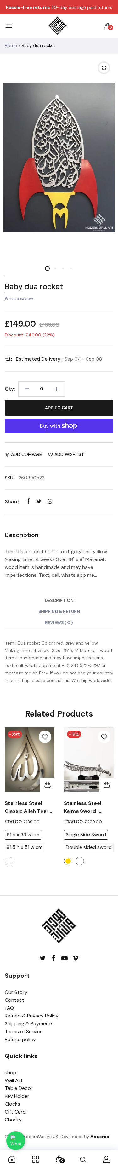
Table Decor (19, 1088)
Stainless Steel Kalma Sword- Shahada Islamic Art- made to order (88, 807)
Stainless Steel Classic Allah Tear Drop (26, 807)
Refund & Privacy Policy (32, 1015)
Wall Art (14, 1080)
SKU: (9, 478)
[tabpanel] (59, 157)
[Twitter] (43, 958)
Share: (12, 501)
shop (10, 1072)
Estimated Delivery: (38, 359)
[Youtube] (65, 958)
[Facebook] (54, 958)
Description (59, 600)
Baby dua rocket (34, 286)
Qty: (10, 389)
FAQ (9, 1008)
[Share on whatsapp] (50, 502)
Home (11, 45)
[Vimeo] (76, 958)
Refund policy (20, 1039)
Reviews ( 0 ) (59, 622)
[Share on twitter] (39, 502)
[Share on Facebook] (28, 502)
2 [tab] (55, 268)
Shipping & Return (59, 611)
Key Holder (17, 1096)
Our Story (16, 992)
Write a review (19, 298)
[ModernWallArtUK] (57, 26)
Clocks (12, 1104)
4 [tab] (71, 268)
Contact (14, 1000)
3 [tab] (63, 268)
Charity (13, 1119)
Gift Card (15, 1112)
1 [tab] (47, 268)
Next (106, 808)
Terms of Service (24, 1031)
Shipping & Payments (29, 1023)
